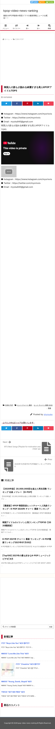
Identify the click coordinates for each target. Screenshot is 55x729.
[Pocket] (49, 103)
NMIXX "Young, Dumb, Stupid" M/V (16, 681)
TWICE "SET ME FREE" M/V (13, 692)
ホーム (7, 39)
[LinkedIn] (38, 103)
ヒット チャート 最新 (24, 405)
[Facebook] (17, 103)
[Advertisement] (27, 64)
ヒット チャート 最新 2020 (43, 405)
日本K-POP (19, 39)
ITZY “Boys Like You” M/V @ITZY (15, 643)
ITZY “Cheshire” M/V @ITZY (28, 664)
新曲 (49, 408)
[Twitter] (6, 103)
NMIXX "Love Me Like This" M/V (15, 653)
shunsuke (48, 414)
